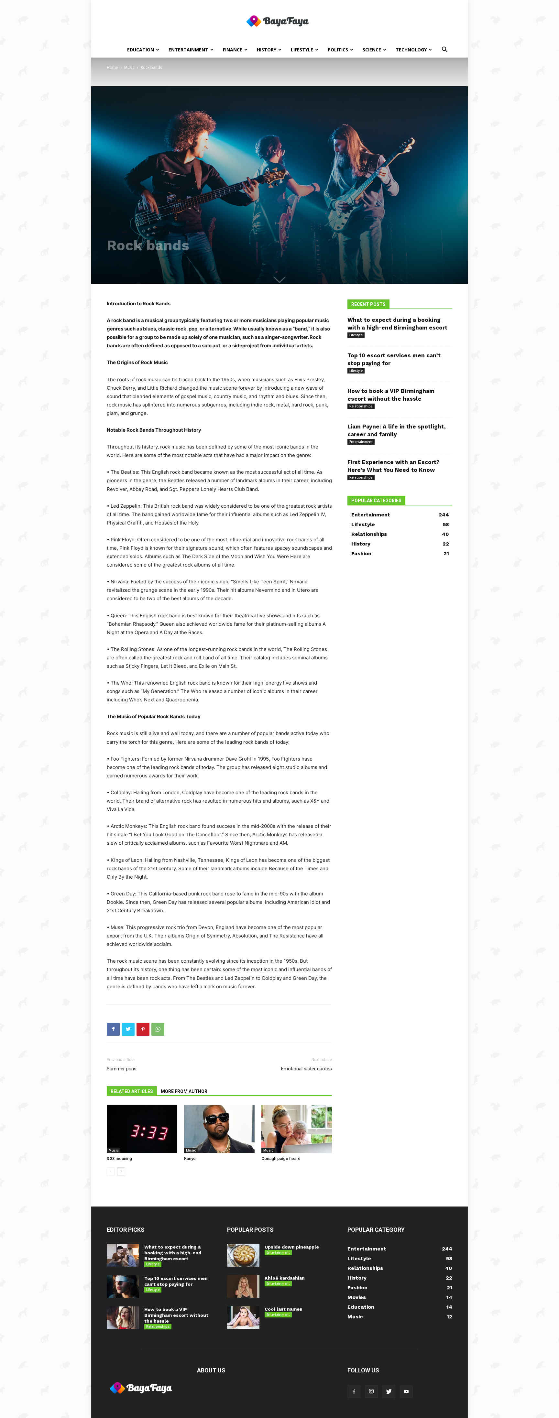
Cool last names (283, 1309)
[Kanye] (219, 1129)
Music (129, 67)
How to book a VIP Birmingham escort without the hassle (176, 1315)
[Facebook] (113, 1029)
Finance (232, 50)
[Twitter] (128, 1029)
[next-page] (121, 1171)
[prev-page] (111, 1171)
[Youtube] (406, 1391)
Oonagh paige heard (281, 1158)
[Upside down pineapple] (243, 1255)
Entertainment (188, 50)
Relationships (361, 406)
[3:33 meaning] (142, 1129)
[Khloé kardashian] (243, 1286)
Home (112, 67)
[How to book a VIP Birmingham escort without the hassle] (123, 1317)
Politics (338, 50)
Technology (411, 50)
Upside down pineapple (292, 1247)
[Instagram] (371, 1391)
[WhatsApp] (157, 1029)
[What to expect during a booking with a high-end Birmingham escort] (123, 1255)
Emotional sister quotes (306, 1069)
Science (372, 50)
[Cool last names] (243, 1317)
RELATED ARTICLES (132, 1091)
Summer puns (122, 1069)
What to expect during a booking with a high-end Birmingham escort (172, 1252)
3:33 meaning (119, 1158)
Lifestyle (302, 50)
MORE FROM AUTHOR (184, 1091)
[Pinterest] (143, 1029)
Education (140, 50)
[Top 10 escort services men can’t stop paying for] (123, 1286)
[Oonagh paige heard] (296, 1129)
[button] (444, 50)
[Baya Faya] (279, 21)
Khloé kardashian (285, 1278)
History (266, 50)
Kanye (190, 1158)
